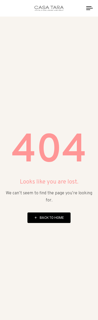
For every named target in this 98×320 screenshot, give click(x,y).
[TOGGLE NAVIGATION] (78, 8)
